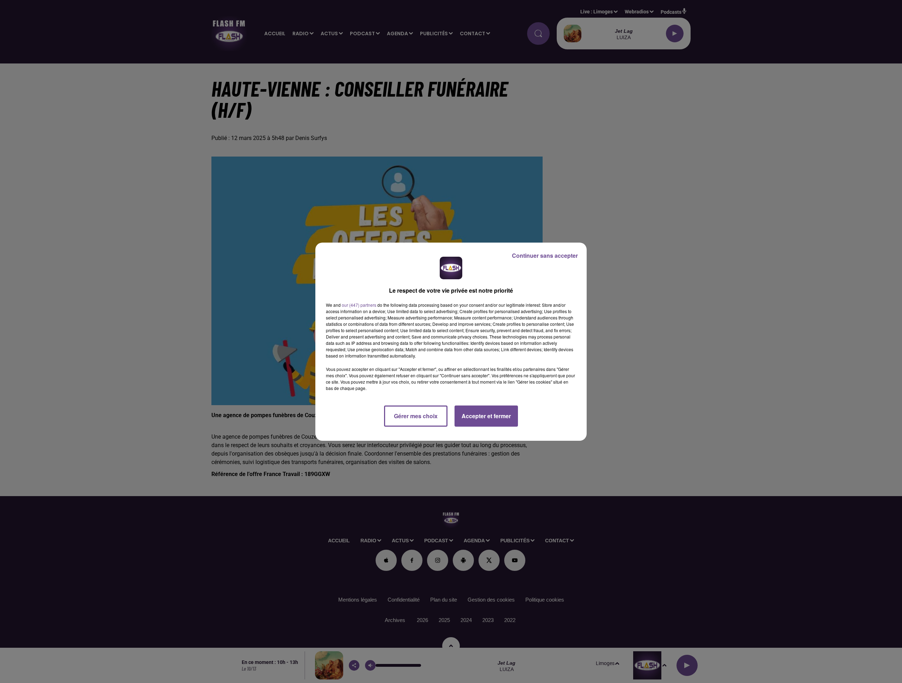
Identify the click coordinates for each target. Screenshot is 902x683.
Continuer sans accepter (545, 255)
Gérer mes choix (416, 416)
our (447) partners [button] (359, 305)
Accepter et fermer (486, 416)
